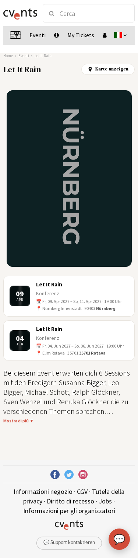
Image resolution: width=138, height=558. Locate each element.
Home (8, 55)
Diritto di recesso (70, 501)
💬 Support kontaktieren (69, 542)
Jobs (105, 501)
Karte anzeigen (111, 69)
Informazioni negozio (43, 491)
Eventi (23, 55)
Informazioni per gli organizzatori (69, 510)
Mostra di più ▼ (18, 420)
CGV (82, 491)
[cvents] (19, 13)
